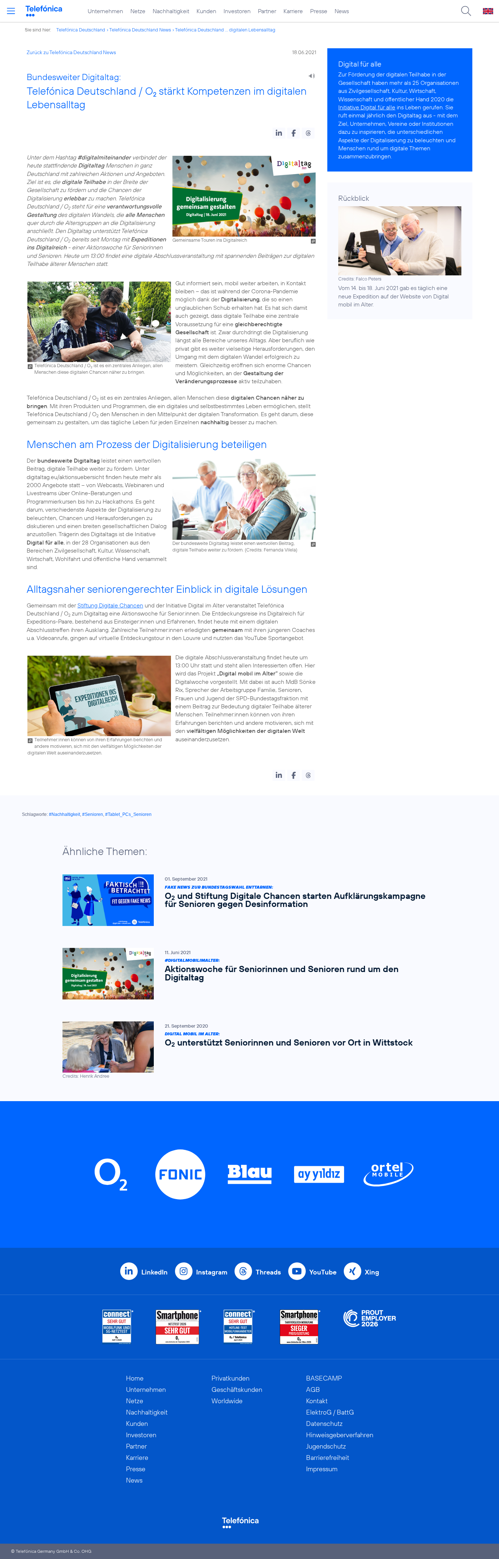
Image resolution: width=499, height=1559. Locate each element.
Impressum (322, 1469)
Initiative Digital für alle (366, 107)
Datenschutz (324, 1423)
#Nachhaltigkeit (64, 814)
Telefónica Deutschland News (140, 30)
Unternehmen (105, 11)
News (342, 11)
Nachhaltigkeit (171, 11)
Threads (268, 1272)
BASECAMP (324, 1378)
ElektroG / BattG (330, 1412)
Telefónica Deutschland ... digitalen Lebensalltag (225, 30)
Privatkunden (231, 1378)
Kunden (206, 11)
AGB (313, 1389)
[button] (279, 133)
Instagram (211, 1272)
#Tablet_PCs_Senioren (128, 814)
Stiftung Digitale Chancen (110, 605)
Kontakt (317, 1401)
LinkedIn (154, 1272)
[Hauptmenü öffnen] (11, 11)
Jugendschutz (326, 1446)
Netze (137, 11)
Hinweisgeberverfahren (339, 1435)
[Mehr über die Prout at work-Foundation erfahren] (370, 1327)
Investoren (237, 11)
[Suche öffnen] (466, 11)
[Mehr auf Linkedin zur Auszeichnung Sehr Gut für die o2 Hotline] (239, 1327)
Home (135, 1378)
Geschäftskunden (237, 1389)
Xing (372, 1272)
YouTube (322, 1272)
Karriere (293, 11)
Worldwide (227, 1401)
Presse (318, 11)
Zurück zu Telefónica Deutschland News (71, 52)
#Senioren (92, 814)
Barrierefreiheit (327, 1457)
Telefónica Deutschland (80, 30)
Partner (267, 11)
